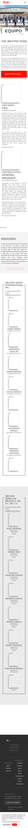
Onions (20, 771)
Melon (19, 768)
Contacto (8, 771)
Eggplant (19, 765)
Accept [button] (14, 824)
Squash (20, 778)
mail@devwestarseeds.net (12, 295)
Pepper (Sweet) (20, 776)
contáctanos (13, 803)
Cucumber (19, 763)
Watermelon (19, 784)
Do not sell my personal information (11, 821)
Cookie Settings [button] (6, 824)
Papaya (20, 773)
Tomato (19, 781)
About (8, 765)
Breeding (8, 768)
